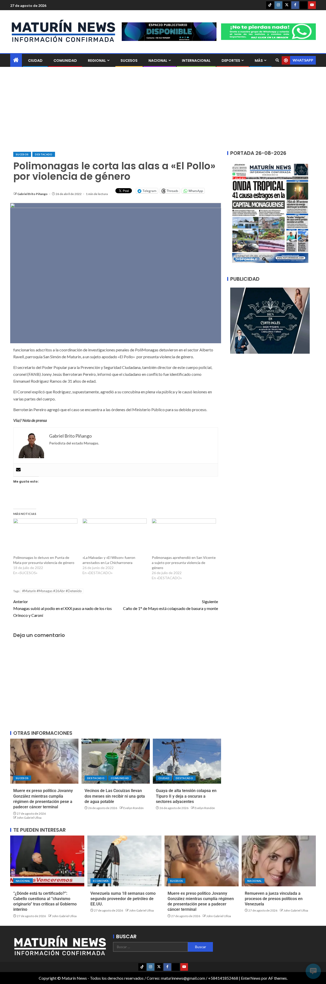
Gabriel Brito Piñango (32, 194)
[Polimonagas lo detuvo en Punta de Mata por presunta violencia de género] (45, 536)
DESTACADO (43, 154)
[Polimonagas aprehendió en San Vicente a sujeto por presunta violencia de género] (184, 536)
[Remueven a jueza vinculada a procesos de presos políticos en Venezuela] (279, 861)
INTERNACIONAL (196, 60)
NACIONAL (157, 60)
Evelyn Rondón (133, 808)
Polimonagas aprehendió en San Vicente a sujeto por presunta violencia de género (184, 562)
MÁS (259, 60)
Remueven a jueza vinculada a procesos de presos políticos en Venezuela (274, 899)
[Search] (277, 60)
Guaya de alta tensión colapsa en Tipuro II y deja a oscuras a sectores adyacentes (186, 796)
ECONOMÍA (101, 880)
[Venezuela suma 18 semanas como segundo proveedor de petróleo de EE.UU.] (124, 861)
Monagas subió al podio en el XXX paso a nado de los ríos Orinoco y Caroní (62, 608)
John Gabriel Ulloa (29, 817)
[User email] (18, 469)
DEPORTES (231, 60)
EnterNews (251, 978)
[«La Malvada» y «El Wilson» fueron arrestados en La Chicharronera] (115, 536)
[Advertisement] (163, 109)
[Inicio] (16, 60)
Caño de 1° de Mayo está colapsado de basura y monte (170, 605)
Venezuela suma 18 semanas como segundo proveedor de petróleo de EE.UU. (123, 899)
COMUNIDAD (65, 60)
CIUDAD (35, 60)
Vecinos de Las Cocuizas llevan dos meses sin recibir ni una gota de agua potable (115, 796)
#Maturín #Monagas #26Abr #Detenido (52, 591)
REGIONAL (97, 60)
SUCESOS (129, 60)
